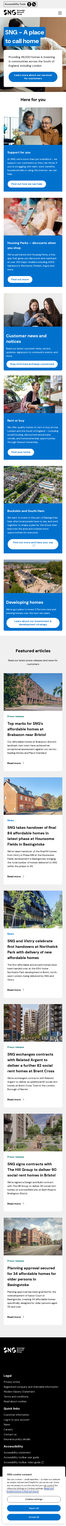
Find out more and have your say (36, 544)
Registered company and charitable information (31, 1387)
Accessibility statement (17, 1452)
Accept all (34, 1517)
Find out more (20, 279)
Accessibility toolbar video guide (24, 1462)
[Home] (14, 12)
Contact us (10, 1434)
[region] (33, 1495)
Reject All (34, 1508)
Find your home (20, 452)
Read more (14, 763)
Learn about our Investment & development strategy (33, 623)
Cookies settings (33, 1499)
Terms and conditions (16, 1396)
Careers (8, 1429)
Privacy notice (12, 1382)
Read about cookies (15, 1401)
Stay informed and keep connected (32, 364)
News (7, 1424)
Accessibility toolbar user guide (21, 1457)
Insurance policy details (17, 1439)
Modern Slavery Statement (19, 1391)
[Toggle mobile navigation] (59, 12)
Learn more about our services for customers (33, 76)
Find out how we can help (26, 184)
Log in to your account (16, 1419)
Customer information (16, 1414)
